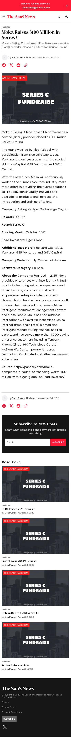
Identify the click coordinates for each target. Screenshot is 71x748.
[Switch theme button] (66, 16)
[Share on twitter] (11, 65)
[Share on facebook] (5, 65)
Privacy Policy (9, 707)
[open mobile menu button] (4, 16)
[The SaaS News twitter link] (5, 727)
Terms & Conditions (12, 712)
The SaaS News (9, 697)
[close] (67, 5)
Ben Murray (18, 57)
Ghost (54, 695)
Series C (6, 27)
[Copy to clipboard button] (25, 65)
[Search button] (59, 16)
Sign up (5, 702)
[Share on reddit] (18, 65)
